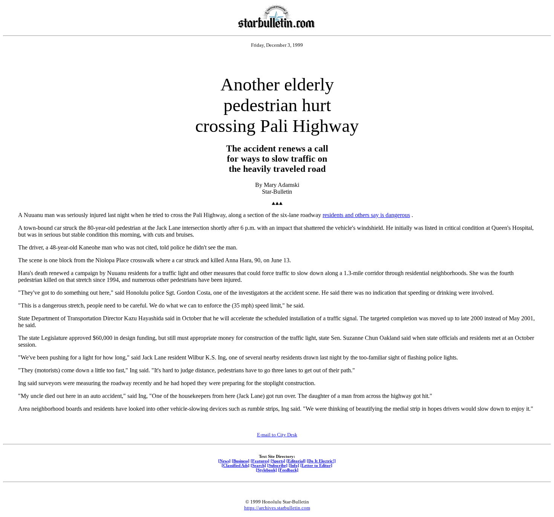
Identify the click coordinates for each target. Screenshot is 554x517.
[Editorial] (296, 461)
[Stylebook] (266, 470)
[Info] (294, 465)
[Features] (260, 461)
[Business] (240, 461)
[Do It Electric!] (321, 461)
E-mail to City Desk (277, 434)
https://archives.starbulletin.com (277, 508)
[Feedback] (288, 470)
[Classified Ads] (235, 465)
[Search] (258, 465)
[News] (224, 461)
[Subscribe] (277, 465)
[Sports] (278, 461)
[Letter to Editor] (316, 465)
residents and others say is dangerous (366, 215)
